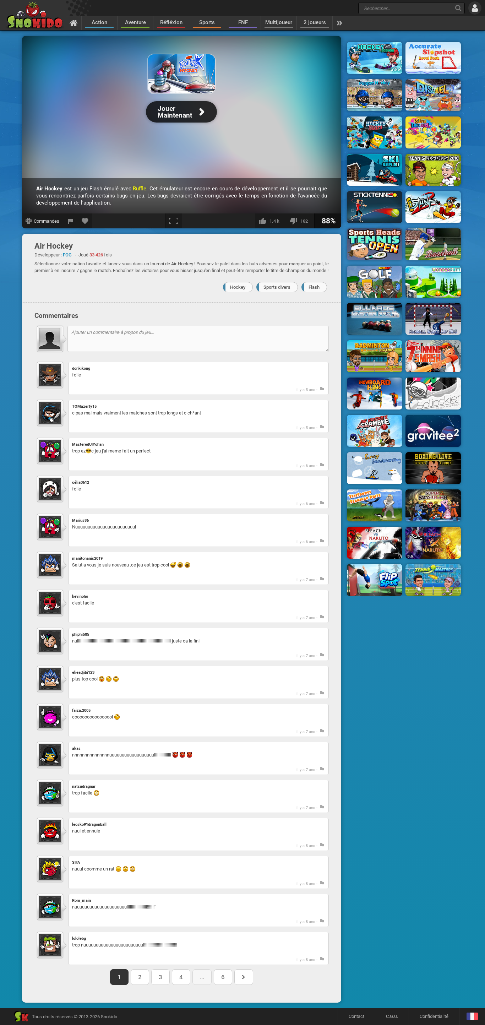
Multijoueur (278, 22)
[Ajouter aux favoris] (85, 220)
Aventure (135, 22)
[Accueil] (74, 23)
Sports (207, 22)
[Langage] (472, 1016)
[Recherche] (458, 8)
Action (99, 22)
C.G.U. (392, 1016)
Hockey (237, 287)
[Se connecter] (474, 8)
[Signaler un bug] (70, 220)
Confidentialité (434, 1016)
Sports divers (276, 287)
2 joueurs (315, 22)
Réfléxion (171, 22)
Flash (314, 287)
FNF (243, 22)
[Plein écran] (173, 220)
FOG (67, 254)
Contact (356, 1016)
